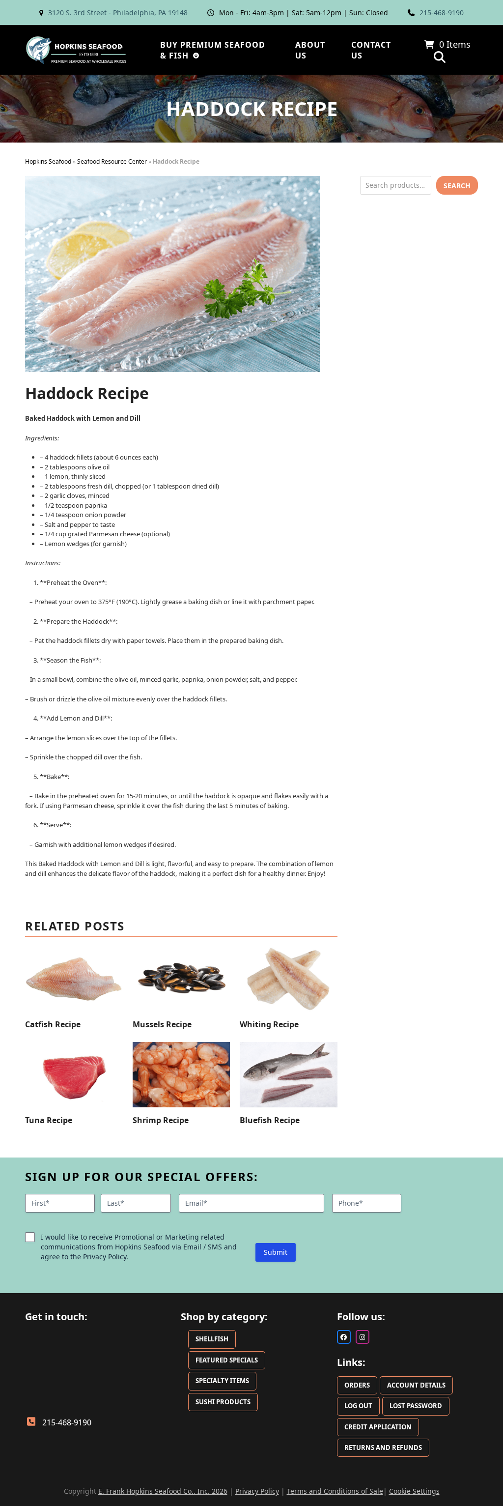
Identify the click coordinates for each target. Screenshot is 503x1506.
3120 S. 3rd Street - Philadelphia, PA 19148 (118, 12)
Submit (275, 1252)
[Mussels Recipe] (181, 979)
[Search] (440, 57)
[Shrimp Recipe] (181, 1074)
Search (457, 185)
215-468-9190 (441, 12)
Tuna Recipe (48, 1120)
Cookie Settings (414, 1491)
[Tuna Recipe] (74, 1074)
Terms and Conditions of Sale (335, 1491)
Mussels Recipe (162, 1024)
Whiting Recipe (269, 1024)
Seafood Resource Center (112, 161)
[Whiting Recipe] (288, 979)
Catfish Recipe (53, 1024)
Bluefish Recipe (270, 1120)
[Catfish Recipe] (74, 979)
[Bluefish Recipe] (288, 1074)
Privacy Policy (257, 1491)
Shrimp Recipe (161, 1120)
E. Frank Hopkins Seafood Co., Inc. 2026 (162, 1491)
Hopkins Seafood (48, 161)
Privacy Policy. (105, 1256)
